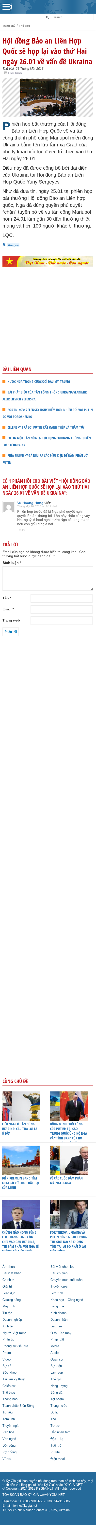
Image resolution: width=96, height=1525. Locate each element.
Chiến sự (9, 1386)
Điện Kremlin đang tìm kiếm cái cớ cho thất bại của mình (20, 1183)
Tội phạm (57, 1399)
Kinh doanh (58, 1313)
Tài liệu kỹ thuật (13, 1379)
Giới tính (56, 1293)
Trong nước (58, 1406)
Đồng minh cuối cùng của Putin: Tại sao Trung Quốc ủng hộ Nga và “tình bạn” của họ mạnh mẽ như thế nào (68, 1133)
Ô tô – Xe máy (60, 1333)
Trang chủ (9, 25)
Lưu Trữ (56, 1326)
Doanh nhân (58, 1319)
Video (6, 1359)
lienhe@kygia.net (25, 1505)
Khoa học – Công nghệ (66, 1300)
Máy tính (8, 1306)
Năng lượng (58, 1386)
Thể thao (8, 1392)
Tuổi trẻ (55, 1445)
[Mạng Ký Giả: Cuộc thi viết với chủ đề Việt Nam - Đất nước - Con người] (47, 261)
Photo (6, 1353)
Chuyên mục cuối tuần (66, 1280)
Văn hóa (8, 1432)
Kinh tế (7, 1326)
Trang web (11, 620)
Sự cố (6, 1366)
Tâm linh (8, 1419)
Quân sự (56, 1359)
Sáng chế (57, 1306)
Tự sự (55, 1426)
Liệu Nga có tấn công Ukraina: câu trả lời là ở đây (19, 1129)
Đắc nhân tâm (60, 1432)
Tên (6, 598)
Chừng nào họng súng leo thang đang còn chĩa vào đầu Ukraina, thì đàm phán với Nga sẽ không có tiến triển (20, 1241)
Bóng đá (56, 1392)
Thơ (53, 1419)
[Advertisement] (48, 327)
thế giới (13, 245)
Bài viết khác (11, 1273)
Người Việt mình (14, 1333)
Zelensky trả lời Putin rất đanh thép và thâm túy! (46, 427)
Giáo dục (8, 1293)
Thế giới (24, 25)
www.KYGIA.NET (52, 1495)
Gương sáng (11, 1300)
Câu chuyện (58, 1273)
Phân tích (9, 1339)
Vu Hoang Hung (30, 503)
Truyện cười (59, 1286)
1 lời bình (14, 73)
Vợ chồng (9, 1452)
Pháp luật (57, 1339)
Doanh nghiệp (12, 1319)
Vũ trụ (6, 1459)
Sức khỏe (9, 1372)
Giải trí (7, 1286)
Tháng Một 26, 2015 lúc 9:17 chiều (37, 506)
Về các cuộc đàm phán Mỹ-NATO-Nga (66, 1180)
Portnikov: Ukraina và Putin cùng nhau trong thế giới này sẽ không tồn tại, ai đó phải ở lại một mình (68, 1241)
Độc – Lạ (56, 1439)
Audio (54, 1353)
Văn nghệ (9, 1439)
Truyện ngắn (11, 1426)
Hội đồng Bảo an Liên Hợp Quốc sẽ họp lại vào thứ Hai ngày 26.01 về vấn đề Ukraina (47, 51)
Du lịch (55, 1412)
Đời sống (9, 1445)
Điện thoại (57, 1459)
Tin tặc (7, 1313)
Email (8, 609)
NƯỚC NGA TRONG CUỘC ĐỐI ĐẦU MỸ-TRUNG (38, 381)
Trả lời (21, 530)
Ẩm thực (8, 1267)
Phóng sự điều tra (15, 1346)
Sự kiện (56, 1366)
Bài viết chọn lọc (62, 1267)
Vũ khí (55, 1452)
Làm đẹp (56, 1372)
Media (54, 1346)
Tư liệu (7, 1412)
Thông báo (9, 1399)
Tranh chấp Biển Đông (18, 1406)
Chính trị (8, 1280)
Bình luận (11, 563)
